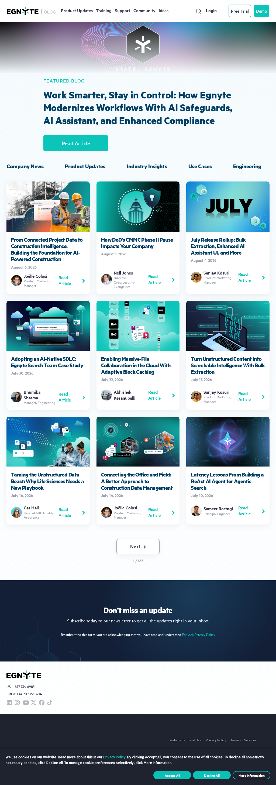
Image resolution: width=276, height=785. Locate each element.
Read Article (76, 143)
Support (122, 10)
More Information (252, 775)
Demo (261, 11)
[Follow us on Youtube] (25, 702)
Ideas (163, 10)
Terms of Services (243, 740)
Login (211, 10)
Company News (25, 166)
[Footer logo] (23, 674)
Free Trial (240, 11)
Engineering (247, 166)
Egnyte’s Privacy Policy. (198, 634)
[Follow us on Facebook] (41, 702)
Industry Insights (147, 166)
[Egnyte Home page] (23, 11)
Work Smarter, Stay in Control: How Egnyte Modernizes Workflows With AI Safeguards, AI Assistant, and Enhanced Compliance (137, 107)
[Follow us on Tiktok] (49, 702)
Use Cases (200, 166)
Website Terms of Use (185, 740)
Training (104, 10)
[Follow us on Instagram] (17, 702)
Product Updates (77, 10)
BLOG (50, 11)
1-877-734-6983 (23, 686)
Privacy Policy (216, 740)
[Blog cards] (48, 237)
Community (144, 10)
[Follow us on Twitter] (33, 702)
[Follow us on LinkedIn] (9, 702)
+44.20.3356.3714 (29, 693)
